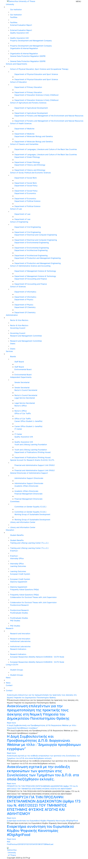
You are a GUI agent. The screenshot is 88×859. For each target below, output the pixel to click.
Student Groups (16, 670)
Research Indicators (18, 649)
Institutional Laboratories (20, 641)
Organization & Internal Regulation (24, 48)
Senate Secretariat (22, 382)
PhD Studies (15, 620)
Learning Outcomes (18, 566)
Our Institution (16, 9)
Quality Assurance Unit (19, 33)
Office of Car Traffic (22, 413)
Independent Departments (20, 377)
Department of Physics (23, 299)
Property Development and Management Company (31, 40)
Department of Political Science (27, 201)
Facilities (13, 17)
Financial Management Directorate (28, 494)
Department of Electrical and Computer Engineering (35, 235)
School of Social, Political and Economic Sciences (30, 173)
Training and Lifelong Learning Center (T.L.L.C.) (29, 543)
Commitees (14, 501)
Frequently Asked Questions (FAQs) (24, 589)
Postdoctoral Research (19, 605)
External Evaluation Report (21, 25)
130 (21, 844)
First (9, 844)
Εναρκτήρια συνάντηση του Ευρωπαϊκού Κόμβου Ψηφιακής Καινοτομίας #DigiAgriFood (42, 821)
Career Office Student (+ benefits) (28, 421)
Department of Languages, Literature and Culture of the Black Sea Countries (45, 149)
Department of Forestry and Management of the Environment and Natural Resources (48, 116)
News (8, 677)
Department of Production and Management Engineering (37, 258)
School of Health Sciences (21, 123)
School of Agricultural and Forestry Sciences (28, 103)
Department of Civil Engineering (27, 227)
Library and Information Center (22, 522)
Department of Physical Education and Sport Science (36, 74)
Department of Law (22, 214)
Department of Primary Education (28, 87)
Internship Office (17, 558)
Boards (13, 356)
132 (27, 844)
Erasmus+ (14, 551)
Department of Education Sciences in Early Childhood (36, 95)
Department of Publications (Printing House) (32, 452)
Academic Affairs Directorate (26, 486)
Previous (14, 844)
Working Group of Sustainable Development (32, 514)
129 (18, 844)
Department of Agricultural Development (31, 108)
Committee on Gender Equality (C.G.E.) (30, 507)
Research (9, 628)
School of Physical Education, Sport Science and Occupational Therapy (39, 69)
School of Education (18, 82)
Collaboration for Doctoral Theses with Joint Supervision (33, 597)
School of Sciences (18, 286)
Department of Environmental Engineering (31, 242)
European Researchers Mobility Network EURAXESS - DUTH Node (37, 657)
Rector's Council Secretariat (25, 390)
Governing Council (17, 328)
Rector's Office (20, 406)
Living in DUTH (12, 665)
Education (10, 530)
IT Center (18, 429)
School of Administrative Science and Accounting (30, 266)
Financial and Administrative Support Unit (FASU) (34, 465)
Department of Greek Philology (27, 157)
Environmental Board (22, 369)
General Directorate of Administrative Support (29, 473)
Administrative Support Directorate (28, 478)
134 (33, 844)
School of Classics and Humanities (24, 144)
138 (44, 844)
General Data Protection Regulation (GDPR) (28, 56)
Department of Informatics (25, 292)
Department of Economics (25, 193)
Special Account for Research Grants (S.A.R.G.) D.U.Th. (32, 460)
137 (41, 844)
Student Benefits (17, 535)
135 (36, 844)
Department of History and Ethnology (29, 165)
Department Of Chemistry (25, 307)
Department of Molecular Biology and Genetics (33, 136)
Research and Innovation (20, 633)
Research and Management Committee (26, 336)
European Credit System (20, 574)
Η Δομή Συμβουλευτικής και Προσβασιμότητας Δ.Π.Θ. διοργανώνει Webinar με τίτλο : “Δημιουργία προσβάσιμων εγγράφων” (44, 742)
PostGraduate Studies (19, 613)
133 (30, 844)
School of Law (16, 209)
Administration (12, 315)
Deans (12, 343)
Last (51, 844)
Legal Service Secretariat (24, 398)
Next (48, 844)
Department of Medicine (24, 129)
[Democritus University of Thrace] (21, 1)
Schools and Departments (16, 64)
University (10, 4)
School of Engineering (19, 222)
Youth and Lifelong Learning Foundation (30, 444)
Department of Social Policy (25, 185)
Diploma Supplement (18, 582)
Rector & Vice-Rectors (19, 320)
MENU (78, 1)
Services (9, 351)
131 (24, 844)
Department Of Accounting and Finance (30, 279)
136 (38, 844)
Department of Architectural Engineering (31, 250)
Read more (11, 723)
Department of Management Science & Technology (35, 271)
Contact (9, 685)
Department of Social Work (25, 178)
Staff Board (19, 362)
